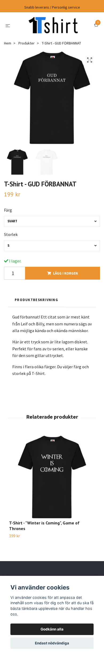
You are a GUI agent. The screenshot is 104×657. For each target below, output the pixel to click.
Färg (8, 210)
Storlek (11, 234)
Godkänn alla (52, 629)
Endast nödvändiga (52, 643)
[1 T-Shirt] (53, 25)
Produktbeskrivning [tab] (36, 300)
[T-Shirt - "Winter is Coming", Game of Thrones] (52, 477)
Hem (7, 43)
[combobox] (52, 221)
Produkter (26, 43)
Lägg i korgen (65, 273)
